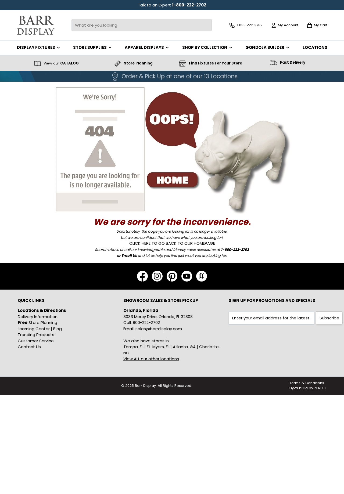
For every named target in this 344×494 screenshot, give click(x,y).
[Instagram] (157, 276)
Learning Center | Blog (40, 328)
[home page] (172, 148)
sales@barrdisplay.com (158, 328)
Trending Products (36, 334)
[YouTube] (186, 276)
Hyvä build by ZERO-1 (307, 388)
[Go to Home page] (36, 25)
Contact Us (29, 346)
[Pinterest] (172, 276)
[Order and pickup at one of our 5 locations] (172, 76)
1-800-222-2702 (189, 5)
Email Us (129, 255)
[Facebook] (142, 276)
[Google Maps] (201, 276)
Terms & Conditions (306, 382)
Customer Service (36, 341)
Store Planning (37, 322)
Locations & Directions (42, 310)
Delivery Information (38, 316)
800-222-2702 (146, 322)
